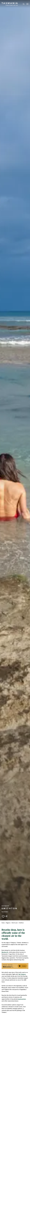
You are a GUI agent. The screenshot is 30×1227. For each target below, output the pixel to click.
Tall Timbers (22, 974)
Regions (8, 922)
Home (3, 922)
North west (15, 922)
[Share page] (6, 916)
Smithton (21, 922)
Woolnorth (5, 952)
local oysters (22, 999)
